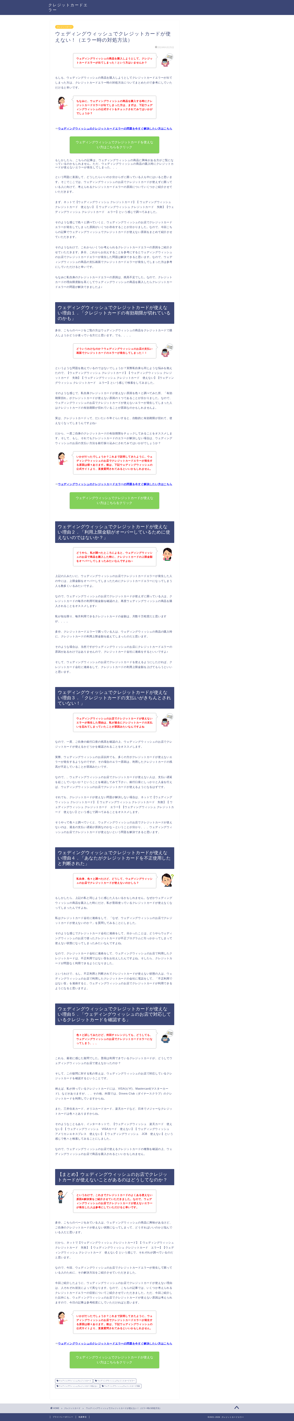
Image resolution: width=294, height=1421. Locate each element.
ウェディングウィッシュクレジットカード (74, 1381)
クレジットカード (64, 27)
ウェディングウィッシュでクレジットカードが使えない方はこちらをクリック (114, 500)
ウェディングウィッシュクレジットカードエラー (116, 1381)
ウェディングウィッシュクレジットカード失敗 (122, 1386)
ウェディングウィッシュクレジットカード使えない (78, 1386)
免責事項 (82, 1417)
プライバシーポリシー (63, 1417)
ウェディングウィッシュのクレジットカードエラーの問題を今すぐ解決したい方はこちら (115, 128)
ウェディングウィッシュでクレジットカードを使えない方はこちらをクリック (114, 144)
